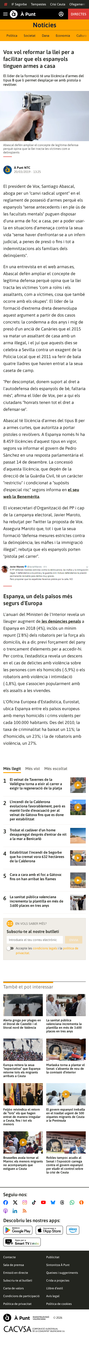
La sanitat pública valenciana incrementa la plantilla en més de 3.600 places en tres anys (64, 1025)
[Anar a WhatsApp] (73, 1202)
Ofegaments (78, 4)
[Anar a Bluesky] (54, 1202)
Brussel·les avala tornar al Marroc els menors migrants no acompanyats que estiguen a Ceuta (23, 1163)
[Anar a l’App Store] (49, 1230)
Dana (45, 35)
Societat (29, 35)
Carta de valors (13, 1288)
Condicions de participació (21, 1296)
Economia (63, 35)
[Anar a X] (16, 1202)
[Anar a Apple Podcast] (6, 1210)
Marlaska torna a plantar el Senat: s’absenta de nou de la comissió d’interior (65, 1068)
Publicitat (52, 1257)
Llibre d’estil (54, 1288)
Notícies (44, 25)
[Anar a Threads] (63, 1202)
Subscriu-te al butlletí (17, 1280)
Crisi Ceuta (57, 4)
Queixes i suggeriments (62, 1272)
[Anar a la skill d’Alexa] (72, 1230)
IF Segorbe (19, 4)
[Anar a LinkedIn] (16, 1210)
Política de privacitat (17, 1304)
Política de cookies (59, 1304)
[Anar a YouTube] (44, 1202)
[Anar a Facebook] (6, 1202)
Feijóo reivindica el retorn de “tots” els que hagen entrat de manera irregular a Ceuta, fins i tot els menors (21, 1117)
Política (11, 35)
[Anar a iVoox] (82, 1202)
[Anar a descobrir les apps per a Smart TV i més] (22, 1242)
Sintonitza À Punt (58, 1265)
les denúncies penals (61, 621)
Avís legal (52, 1296)
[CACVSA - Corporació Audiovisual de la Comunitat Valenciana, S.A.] (34, 1329)
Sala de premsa (13, 1265)
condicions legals (45, 948)
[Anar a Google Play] (17, 1230)
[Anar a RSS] (25, 1210)
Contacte (9, 1257)
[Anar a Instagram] (25, 1202)
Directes (78, 14)
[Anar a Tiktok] (35, 1202)
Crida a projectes (57, 1280)
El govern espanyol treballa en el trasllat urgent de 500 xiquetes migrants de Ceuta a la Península (65, 1115)
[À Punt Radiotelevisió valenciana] (26, 1318)
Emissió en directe (15, 1272)
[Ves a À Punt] (23, 14)
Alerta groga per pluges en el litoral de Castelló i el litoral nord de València (22, 1023)
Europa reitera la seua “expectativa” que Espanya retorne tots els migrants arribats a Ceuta (21, 1070)
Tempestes (38, 4)
